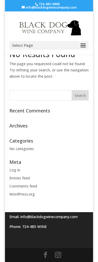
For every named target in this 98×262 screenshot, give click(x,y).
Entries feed (19, 178)
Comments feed (23, 186)
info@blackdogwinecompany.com (49, 216)
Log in (14, 169)
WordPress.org (22, 194)
